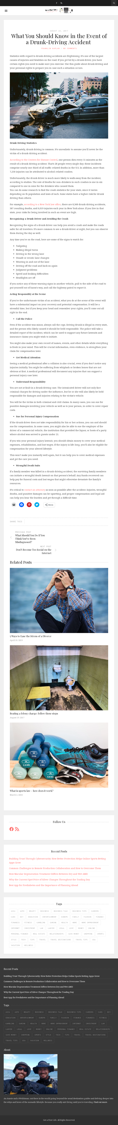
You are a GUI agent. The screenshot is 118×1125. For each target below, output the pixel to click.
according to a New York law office (42, 204)
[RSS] (61, 3)
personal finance (19, 934)
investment (29, 928)
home (75, 922)
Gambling (41, 922)
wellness (28, 945)
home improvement (90, 922)
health (64, 922)
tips (32, 940)
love (71, 928)
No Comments (70, 48)
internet (15, 928)
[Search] (114, 3)
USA (94, 940)
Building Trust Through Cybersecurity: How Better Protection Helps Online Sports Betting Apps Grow (52, 976)
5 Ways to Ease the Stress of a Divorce (30, 636)
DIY (21, 917)
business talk (61, 911)
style (13, 940)
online (91, 928)
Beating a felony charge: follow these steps (34, 713)
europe (64, 917)
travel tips (82, 940)
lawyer (51, 928)
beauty (32, 911)
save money (73, 934)
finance (100, 917)
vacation (15, 945)
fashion (87, 917)
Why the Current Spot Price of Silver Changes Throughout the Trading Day (49, 879)
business (44, 911)
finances (15, 922)
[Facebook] (56, 3)
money (81, 928)
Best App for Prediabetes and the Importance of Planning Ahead (43, 885)
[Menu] (6, 10)
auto (22, 911)
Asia (13, 911)
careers (95, 911)
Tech (23, 940)
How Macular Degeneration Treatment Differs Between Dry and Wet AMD (48, 873)
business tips (80, 911)
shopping (88, 934)
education (33, 917)
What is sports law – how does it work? (31, 790)
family (76, 917)
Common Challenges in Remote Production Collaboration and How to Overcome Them (55, 868)
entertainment (50, 917)
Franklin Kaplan (50, 48)
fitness (28, 922)
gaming (53, 922)
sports (100, 934)
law (41, 928)
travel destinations (61, 940)
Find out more (100, 1102)
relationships (57, 934)
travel (42, 940)
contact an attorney (34, 489)
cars (13, 917)
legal (62, 928)
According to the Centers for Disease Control (33, 159)
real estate (39, 934)
